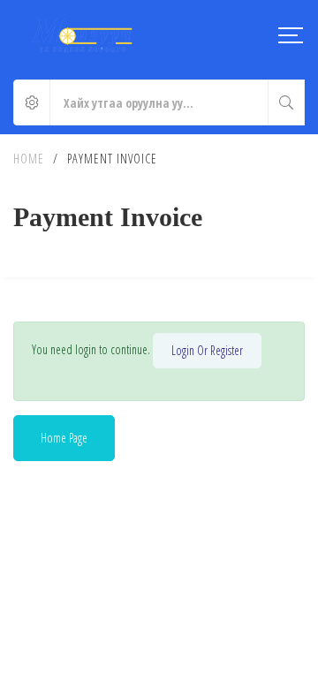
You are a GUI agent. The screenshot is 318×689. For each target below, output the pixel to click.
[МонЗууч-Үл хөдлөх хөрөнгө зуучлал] (82, 35)
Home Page (64, 437)
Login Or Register (207, 350)
